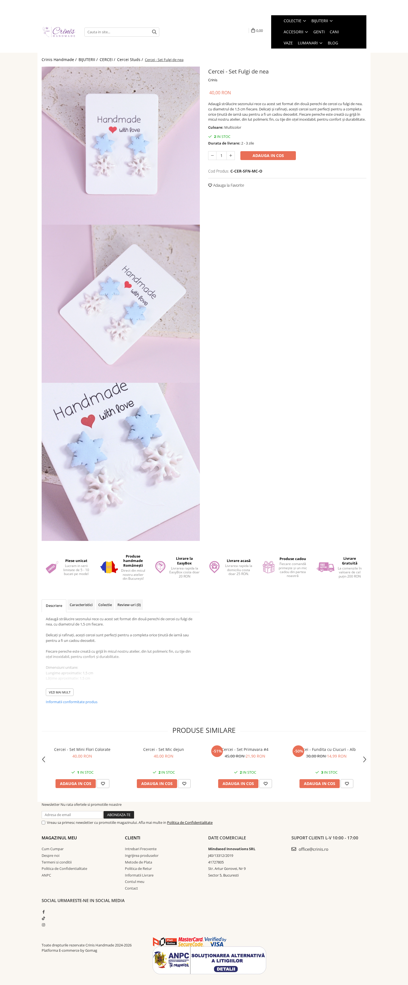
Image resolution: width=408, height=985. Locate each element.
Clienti (132, 837)
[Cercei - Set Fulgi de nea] (121, 146)
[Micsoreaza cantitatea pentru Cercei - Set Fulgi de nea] (212, 155)
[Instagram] (43, 924)
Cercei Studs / (130, 59)
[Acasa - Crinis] (59, 31)
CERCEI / (108, 59)
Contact (131, 888)
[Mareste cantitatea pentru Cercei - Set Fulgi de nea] (230, 155)
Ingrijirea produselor (141, 855)
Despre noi (50, 855)
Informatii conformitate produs (71, 701)
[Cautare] (154, 32)
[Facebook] (43, 911)
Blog (333, 42)
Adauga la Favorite (228, 185)
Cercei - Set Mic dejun (163, 749)
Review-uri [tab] (129, 604)
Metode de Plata (138, 862)
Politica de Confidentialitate (190, 822)
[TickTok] (43, 918)
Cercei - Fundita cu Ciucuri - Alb (326, 749)
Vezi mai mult (59, 692)
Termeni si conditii (57, 862)
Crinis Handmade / (60, 59)
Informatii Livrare (139, 875)
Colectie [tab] (105, 604)
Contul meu (134, 881)
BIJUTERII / (89, 59)
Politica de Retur (138, 868)
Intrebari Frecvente (141, 848)
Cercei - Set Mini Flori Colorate (82, 749)
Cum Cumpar (53, 848)
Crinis (212, 79)
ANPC (46, 875)
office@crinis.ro (313, 849)
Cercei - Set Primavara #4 (244, 749)
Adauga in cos (268, 155)
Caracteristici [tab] (81, 604)
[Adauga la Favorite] (103, 783)
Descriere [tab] (54, 605)
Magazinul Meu (59, 837)
